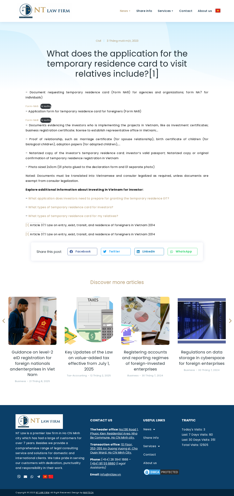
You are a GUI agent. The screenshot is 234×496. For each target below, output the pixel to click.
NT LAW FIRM (43, 492)
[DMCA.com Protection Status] (161, 475)
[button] (82, 251)
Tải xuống (46, 106)
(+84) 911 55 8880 (103, 463)
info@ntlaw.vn (110, 474)
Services (149, 446)
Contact (149, 454)
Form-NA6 (32, 106)
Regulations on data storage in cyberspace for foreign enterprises (202, 357)
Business (20, 381)
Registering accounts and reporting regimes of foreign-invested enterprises (145, 360)
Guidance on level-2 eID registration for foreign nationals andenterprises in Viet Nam (32, 363)
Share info (151, 438)
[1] (27, 225)
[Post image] (32, 321)
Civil (98, 41)
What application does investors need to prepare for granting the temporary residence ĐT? (98, 198)
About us (150, 463)
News (147, 429)
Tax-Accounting (77, 375)
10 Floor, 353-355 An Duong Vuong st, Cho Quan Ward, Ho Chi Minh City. (114, 448)
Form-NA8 (32, 120)
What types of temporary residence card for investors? (70, 207)
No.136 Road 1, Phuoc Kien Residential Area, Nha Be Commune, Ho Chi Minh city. (114, 433)
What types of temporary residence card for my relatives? (73, 216)
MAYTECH (88, 492)
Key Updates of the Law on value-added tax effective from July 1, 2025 (89, 360)
